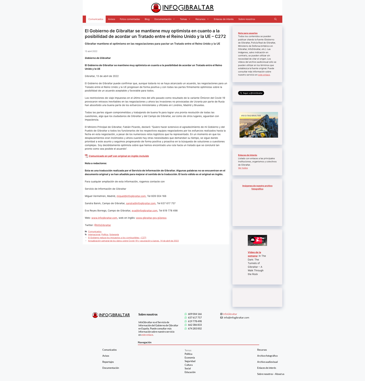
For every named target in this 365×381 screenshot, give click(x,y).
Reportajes (108, 361)
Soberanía (114, 234)
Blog (147, 19)
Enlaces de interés (224, 19)
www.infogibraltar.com (104, 217)
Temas (183, 19)
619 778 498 (195, 321)
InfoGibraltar (230, 314)
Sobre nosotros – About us (270, 373)
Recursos (200, 19)
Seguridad (190, 361)
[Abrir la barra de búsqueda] (275, 19)
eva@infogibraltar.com (144, 210)
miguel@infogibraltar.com (131, 196)
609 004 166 (195, 313)
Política (104, 234)
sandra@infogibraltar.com (141, 203)
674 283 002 (195, 328)
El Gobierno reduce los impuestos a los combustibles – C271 (117, 237)
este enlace (264, 74)
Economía (190, 357)
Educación (190, 372)
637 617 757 (195, 317)
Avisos (111, 19)
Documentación (162, 19)
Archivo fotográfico (267, 355)
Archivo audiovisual (267, 361)
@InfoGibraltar (102, 225)
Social (188, 368)
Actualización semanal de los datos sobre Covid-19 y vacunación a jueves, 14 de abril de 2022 (133, 241)
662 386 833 (195, 324)
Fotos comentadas (130, 19)
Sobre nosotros (246, 19)
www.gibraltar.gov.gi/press (151, 217)
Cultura (189, 364)
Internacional (94, 234)
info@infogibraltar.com (236, 317)
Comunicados (95, 19)
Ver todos (243, 168)
